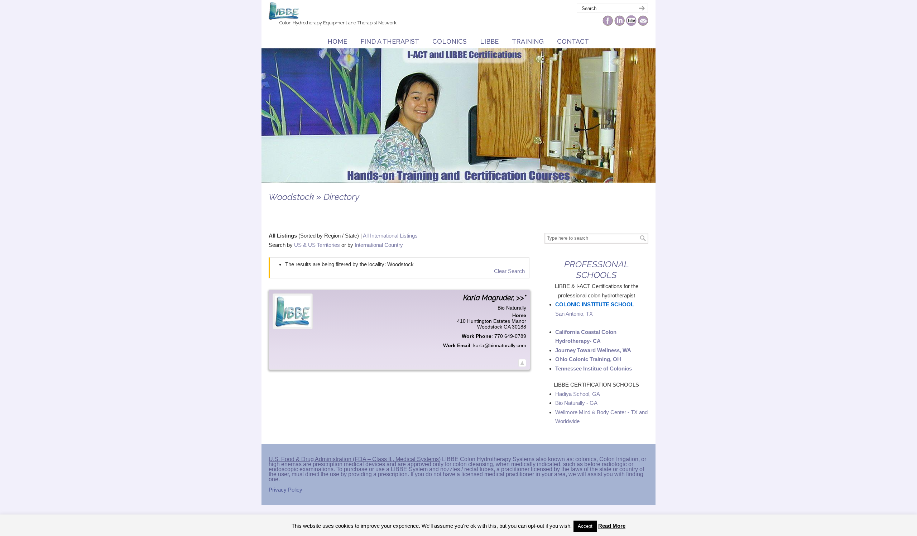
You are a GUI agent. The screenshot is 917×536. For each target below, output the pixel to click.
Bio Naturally (512, 308)
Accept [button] (585, 526)
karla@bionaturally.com (499, 345)
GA (507, 327)
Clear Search (509, 271)
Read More (611, 526)
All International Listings (390, 236)
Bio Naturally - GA (576, 403)
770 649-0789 (510, 336)
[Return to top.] (522, 363)
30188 (519, 327)
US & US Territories (317, 245)
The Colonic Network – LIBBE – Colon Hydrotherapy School (284, 11)
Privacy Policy (285, 490)
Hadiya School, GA (577, 394)
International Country (379, 245)
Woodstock (489, 327)
